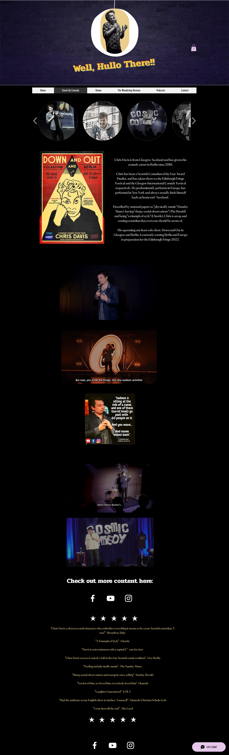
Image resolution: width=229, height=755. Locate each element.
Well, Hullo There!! (113, 65)
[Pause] (64, 316)
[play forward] (193, 121)
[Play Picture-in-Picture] (148, 316)
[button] (193, 48)
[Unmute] (70, 316)
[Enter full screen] (153, 316)
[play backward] (35, 121)
